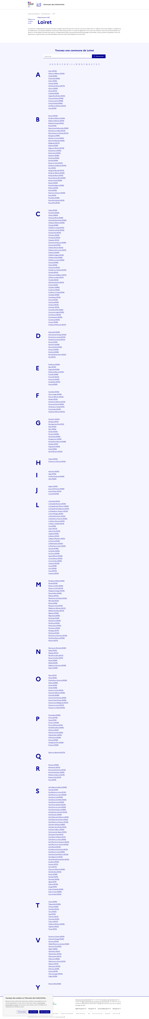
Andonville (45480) (54, 78)
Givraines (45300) (53, 434)
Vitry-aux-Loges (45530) (55, 974)
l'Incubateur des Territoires (108, 1000)
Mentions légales (54, 1013)
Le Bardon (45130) (53, 536)
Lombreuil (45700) (53, 563)
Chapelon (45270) (53, 240)
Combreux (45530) (54, 290)
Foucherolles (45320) (54, 409)
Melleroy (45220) (53, 596)
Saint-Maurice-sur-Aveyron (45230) (58, 842)
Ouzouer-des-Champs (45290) (57, 700)
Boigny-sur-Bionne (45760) (56, 148)
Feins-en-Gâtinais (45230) (55, 397)
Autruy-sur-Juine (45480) (55, 101)
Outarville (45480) (53, 695)
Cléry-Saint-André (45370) (56, 282)
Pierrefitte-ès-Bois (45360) (56, 727)
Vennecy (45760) (53, 941)
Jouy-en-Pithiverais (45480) (56, 489)
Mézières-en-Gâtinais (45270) (57, 608)
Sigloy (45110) (52, 882)
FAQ (89, 1013)
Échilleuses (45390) (54, 364)
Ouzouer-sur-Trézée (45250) (56, 708)
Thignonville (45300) (54, 904)
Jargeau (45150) (53, 486)
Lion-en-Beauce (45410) (55, 558)
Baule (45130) (52, 126)
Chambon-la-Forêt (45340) (56, 230)
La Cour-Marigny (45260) (55, 514)
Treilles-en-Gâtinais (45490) (56, 924)
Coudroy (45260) (53, 302)
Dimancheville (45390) (55, 347)
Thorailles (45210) (53, 909)
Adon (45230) (52, 71)
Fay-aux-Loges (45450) (55, 394)
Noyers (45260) (53, 668)
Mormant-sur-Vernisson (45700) (57, 635)
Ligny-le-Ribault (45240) (55, 556)
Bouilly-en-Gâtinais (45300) (56, 173)
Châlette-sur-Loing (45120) (56, 228)
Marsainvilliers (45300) (55, 593)
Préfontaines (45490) (54, 737)
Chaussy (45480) (53, 262)
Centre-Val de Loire (45, 13)
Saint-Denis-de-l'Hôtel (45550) (57, 800)
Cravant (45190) (53, 322)
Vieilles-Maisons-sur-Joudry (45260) (58, 944)
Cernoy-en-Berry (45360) (55, 218)
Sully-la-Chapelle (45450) (55, 889)
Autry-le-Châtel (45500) (55, 103)
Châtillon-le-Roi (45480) (55, 257)
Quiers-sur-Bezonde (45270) (56, 752)
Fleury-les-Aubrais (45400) (56, 404)
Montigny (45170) (53, 630)
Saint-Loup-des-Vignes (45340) (57, 832)
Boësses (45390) (53, 146)
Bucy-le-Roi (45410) (54, 203)
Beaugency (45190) (54, 136)
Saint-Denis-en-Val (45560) (56, 802)
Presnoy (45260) (53, 740)
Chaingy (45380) (53, 225)
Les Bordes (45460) (54, 551)
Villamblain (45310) (54, 951)
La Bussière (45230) (54, 501)
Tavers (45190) (52, 902)
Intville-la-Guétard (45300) (56, 476)
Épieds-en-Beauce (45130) (56, 372)
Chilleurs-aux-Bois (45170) (56, 277)
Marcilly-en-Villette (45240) (56, 581)
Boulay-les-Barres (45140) (55, 175)
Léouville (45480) (53, 548)
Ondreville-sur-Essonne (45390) (57, 680)
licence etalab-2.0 (59, 1017)
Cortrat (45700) (53, 300)
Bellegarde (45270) (54, 143)
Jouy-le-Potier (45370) (54, 491)
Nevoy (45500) (52, 660)
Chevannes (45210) (54, 267)
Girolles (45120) (53, 432)
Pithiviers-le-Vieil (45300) (55, 732)
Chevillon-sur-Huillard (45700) (57, 270)
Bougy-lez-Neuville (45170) (56, 170)
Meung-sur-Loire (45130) (55, 606)
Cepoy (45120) (52, 210)
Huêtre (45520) (53, 459)
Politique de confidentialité (67, 1013)
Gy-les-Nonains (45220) (55, 451)
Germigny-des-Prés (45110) (56, 424)
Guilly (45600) (52, 449)
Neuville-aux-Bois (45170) (55, 655)
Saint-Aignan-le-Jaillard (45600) (57, 787)
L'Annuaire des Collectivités (82, 1000)
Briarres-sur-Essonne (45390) (56, 193)
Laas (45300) (52, 526)
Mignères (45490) (53, 613)
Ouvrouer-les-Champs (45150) (57, 698)
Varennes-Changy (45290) (56, 939)
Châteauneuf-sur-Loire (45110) (57, 250)
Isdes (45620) (52, 479)
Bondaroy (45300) (53, 158)
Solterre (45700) (53, 884)
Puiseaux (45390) (53, 745)
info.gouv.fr (91, 1009)
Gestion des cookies (80, 1013)
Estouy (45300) (52, 384)
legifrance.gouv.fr (80, 1009)
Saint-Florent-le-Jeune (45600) (57, 810)
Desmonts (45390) (53, 344)
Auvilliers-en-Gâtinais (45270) (57, 106)
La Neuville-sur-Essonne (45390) (57, 519)
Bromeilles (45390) (53, 198)
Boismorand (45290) (54, 153)
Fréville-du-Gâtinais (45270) (56, 412)
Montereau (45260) (54, 628)
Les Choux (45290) (53, 553)
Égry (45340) (52, 367)
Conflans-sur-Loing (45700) (56, 292)
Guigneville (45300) (54, 446)
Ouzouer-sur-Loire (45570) (56, 705)
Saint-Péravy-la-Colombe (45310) (58, 849)
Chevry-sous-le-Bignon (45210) (57, 275)
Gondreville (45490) (54, 436)
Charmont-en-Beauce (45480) (57, 242)
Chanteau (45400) (53, 235)
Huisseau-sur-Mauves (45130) (57, 461)
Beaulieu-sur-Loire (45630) (56, 138)
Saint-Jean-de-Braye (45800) (56, 824)
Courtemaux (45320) (54, 315)
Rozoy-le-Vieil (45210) (54, 777)
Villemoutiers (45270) (54, 956)
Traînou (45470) (53, 921)
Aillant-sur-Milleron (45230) (56, 73)
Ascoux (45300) (53, 88)
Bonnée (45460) (53, 160)
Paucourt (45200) (53, 723)
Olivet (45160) (52, 678)
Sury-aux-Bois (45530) (54, 894)
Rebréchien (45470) (54, 767)
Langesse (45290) (53, 533)
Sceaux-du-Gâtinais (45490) (56, 869)
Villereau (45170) (53, 964)
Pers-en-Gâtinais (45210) (55, 725)
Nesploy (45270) (53, 653)
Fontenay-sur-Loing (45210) (56, 407)
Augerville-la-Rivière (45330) (56, 96)
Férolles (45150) (53, 399)
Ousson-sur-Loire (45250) (55, 690)
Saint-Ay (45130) (53, 790)
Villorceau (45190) (53, 969)
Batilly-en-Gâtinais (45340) (56, 121)
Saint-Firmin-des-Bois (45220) (57, 805)
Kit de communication (97, 1013)
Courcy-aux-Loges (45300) (56, 312)
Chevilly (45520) (53, 272)
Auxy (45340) (52, 108)
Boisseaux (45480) (53, 155)
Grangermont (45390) (54, 439)
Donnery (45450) (53, 349)
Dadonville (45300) (54, 332)
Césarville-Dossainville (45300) (57, 220)
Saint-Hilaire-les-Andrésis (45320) (58, 820)
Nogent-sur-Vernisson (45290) (57, 665)
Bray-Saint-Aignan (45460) (56, 185)
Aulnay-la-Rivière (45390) (55, 98)
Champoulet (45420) (54, 233)
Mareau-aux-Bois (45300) (55, 586)
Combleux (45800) (54, 287)
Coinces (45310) (53, 285)
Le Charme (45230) (54, 541)
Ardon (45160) (52, 81)
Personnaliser (22, 1012)
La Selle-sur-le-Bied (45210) (56, 524)
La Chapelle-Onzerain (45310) (57, 504)
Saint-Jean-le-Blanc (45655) (56, 829)
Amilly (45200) (52, 76)
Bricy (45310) (52, 195)
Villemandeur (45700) (54, 954)
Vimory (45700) (53, 971)
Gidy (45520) (52, 427)
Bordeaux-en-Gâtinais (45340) (57, 165)
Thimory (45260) (53, 907)
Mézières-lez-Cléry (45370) (56, 611)
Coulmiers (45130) (53, 307)
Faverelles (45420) (53, 392)
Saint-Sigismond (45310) (55, 857)
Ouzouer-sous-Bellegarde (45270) (58, 703)
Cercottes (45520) (53, 213)
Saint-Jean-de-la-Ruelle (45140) (57, 827)
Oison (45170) (52, 675)
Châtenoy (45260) (53, 252)
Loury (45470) (52, 571)
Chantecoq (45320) (54, 238)
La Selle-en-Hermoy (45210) (56, 521)
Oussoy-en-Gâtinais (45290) (56, 693)
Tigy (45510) (52, 914)
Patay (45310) (52, 720)
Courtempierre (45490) (55, 317)
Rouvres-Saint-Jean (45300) (56, 772)
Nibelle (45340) (53, 663)
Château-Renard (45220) (55, 247)
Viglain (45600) (52, 949)
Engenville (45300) (53, 369)
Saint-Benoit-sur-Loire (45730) (57, 792)
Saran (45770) (52, 867)
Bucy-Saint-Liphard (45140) (56, 200)
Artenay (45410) (53, 83)
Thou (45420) (52, 912)
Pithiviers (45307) (53, 730)
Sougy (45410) (52, 887)
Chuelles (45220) (53, 280)
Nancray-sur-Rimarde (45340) (57, 648)
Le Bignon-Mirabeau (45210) (56, 538)
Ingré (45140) (52, 474)
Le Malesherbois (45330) (55, 543)
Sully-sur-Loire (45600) (55, 892)
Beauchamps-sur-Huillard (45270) (58, 133)
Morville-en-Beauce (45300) (56, 638)
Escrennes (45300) (53, 379)
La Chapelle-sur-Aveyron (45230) (58, 511)
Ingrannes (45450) (53, 471)
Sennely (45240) (53, 877)
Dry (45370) (52, 357)
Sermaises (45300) (53, 879)
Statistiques (107, 1013)
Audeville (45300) (53, 93)
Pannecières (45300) (54, 715)
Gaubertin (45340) (54, 419)
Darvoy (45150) (53, 342)
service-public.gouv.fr (103, 1009)
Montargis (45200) (53, 618)
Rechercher (100, 56)
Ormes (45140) (52, 685)
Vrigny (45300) (52, 976)
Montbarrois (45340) (54, 621)
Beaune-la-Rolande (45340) (56, 141)
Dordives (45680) (53, 352)
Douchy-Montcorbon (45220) (57, 354)
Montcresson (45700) (54, 626)
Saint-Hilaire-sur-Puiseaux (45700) (58, 822)
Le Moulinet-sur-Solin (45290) (57, 546)
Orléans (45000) (53, 683)
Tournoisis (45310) (53, 919)
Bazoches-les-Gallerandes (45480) (58, 128)
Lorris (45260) (52, 568)
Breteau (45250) (53, 188)
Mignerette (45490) (54, 616)
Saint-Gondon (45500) (55, 815)
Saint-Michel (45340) (54, 847)
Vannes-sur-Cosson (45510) (56, 936)
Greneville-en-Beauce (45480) (57, 441)
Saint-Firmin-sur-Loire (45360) (57, 807)
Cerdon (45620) (53, 215)
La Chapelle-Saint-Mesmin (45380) (58, 506)
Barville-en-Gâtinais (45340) (56, 118)
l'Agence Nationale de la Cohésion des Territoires (94, 1002)
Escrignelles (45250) (54, 382)
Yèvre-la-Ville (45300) (54, 984)
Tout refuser (33, 1012)
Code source (116, 1013)
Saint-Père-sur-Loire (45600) (56, 852)
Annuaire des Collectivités (34, 13)
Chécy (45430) (52, 265)
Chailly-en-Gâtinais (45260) (56, 223)
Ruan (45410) (52, 780)
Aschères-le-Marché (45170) (56, 86)
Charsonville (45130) (54, 245)
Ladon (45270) (52, 529)
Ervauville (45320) (53, 377)
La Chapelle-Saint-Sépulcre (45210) (58, 509)
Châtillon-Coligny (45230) (56, 255)
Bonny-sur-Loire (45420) (55, 163)
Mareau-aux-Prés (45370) (55, 588)
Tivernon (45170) (53, 916)
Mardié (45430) (53, 583)
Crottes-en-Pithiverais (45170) (57, 325)
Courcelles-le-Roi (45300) (55, 310)
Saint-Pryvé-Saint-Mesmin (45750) (58, 854)
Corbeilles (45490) (53, 295)
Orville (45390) (52, 688)
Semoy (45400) (52, 874)
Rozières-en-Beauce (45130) (56, 775)
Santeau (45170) (53, 864)
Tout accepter (45, 1012)
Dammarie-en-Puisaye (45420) (57, 335)
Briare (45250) (52, 190)
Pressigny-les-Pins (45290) (55, 742)
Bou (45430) (52, 168)
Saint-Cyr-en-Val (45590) (55, 797)
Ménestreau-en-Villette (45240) (57, 598)
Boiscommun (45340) (54, 150)
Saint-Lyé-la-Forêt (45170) (55, 834)
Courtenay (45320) (54, 320)
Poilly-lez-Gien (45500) (55, 735)
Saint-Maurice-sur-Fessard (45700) (58, 844)
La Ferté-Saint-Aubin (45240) (56, 516)
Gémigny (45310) (53, 422)
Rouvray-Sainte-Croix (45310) (57, 770)
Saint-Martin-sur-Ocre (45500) (57, 839)
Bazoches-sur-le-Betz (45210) (56, 131)
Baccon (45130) (53, 116)
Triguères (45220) (53, 926)
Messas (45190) (52, 603)
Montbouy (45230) (54, 623)
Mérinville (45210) (53, 601)
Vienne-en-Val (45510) (54, 946)
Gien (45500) (52, 429)
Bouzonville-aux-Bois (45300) (56, 178)
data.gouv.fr (116, 1009)
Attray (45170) (52, 91)
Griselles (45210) (53, 444)
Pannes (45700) (53, 718)
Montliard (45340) (53, 633)
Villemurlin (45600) (54, 959)
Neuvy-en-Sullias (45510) (55, 658)
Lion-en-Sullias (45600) (55, 561)
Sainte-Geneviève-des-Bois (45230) (58, 859)
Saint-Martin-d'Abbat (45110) (56, 837)
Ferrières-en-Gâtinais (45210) (56, 402)
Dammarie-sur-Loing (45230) (56, 337)
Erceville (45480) (53, 374)
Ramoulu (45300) (53, 765)
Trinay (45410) (52, 929)
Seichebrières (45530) (54, 872)
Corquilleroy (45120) (54, 297)
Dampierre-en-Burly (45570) (56, 339)
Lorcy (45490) (52, 566)
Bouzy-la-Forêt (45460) (55, 180)
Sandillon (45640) (53, 862)
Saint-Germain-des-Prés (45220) (57, 812)
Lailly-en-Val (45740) (54, 531)
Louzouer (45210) (53, 573)
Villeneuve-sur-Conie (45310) (56, 961)
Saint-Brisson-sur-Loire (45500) (57, 795)
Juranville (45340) (53, 494)
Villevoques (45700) (54, 966)
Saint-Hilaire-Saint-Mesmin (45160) (58, 817)
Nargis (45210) (52, 650)
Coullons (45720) (53, 305)
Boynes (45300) (53, 183)
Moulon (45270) (53, 640)
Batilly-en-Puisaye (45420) (56, 123)
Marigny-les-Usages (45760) (56, 591)
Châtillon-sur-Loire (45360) (56, 260)
